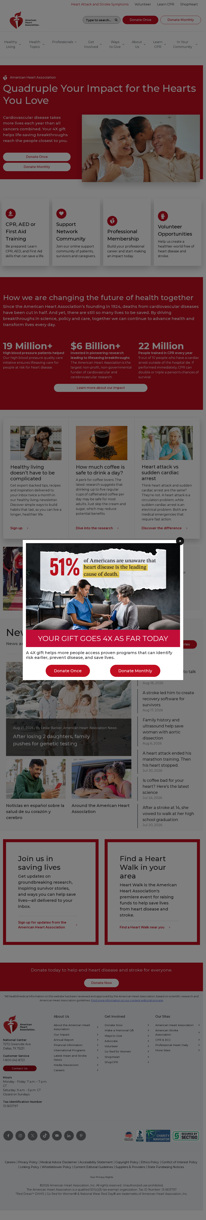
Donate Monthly (135, 670)
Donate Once (68, 670)
